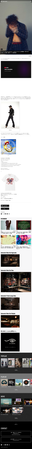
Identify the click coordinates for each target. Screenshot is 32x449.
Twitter (9, 200)
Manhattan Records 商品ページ (8, 198)
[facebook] (5, 214)
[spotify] (1, 214)
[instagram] (9, 214)
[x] (3, 214)
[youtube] (7, 214)
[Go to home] (4, 1)
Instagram (7, 200)
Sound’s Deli (7, 96)
